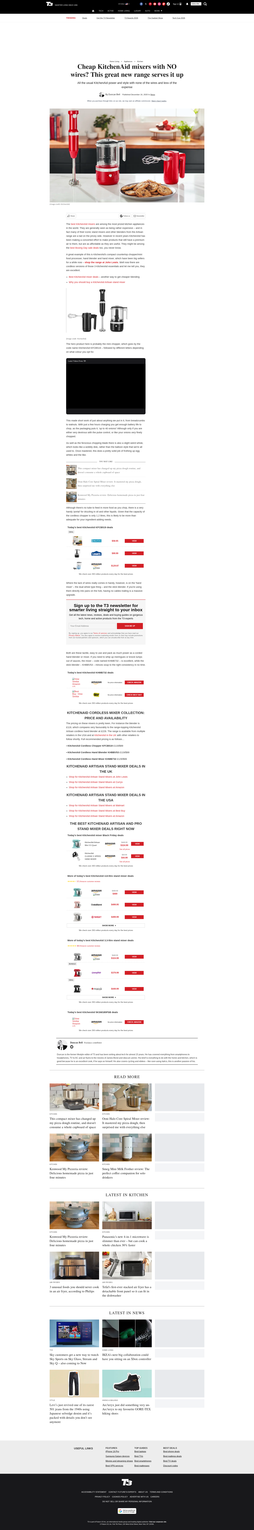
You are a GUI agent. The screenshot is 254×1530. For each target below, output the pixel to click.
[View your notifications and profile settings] (187, 4)
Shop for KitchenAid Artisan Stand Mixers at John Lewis (98, 776)
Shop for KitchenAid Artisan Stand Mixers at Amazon (96, 787)
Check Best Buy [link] (134, 695)
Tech (101, 11)
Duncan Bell (114, 94)
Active (111, 11)
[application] (106, 386)
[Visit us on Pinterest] (150, 4)
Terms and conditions (161, 1492)
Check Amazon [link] (134, 682)
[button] (106, 539)
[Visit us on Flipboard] (163, 4)
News (152, 94)
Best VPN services (114, 1466)
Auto (147, 11)
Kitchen (140, 61)
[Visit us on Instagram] (159, 4)
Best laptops (140, 1451)
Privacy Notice (74, 635)
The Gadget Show (155, 18)
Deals (84, 18)
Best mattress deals (172, 1456)
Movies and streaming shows (119, 1461)
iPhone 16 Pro (112, 1451)
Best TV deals (169, 1461)
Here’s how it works (158, 101)
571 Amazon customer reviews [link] (88, 881)
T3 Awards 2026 (131, 18)
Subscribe (195, 4)
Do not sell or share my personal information (127, 1501)
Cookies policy (120, 1497)
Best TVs (138, 1456)
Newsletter (140, 216)
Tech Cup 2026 (178, 18)
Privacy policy (102, 1497)
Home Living (124, 11)
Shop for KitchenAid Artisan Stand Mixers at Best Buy (97, 810)
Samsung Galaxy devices (118, 1456)
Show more (108, 925)
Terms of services (100, 633)
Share (73, 216)
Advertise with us (139, 1497)
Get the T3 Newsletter (106, 18)
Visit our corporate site (157, 1522)
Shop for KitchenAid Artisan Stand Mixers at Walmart (96, 805)
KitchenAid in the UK (105, 735)
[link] (77, 540)
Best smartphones (142, 1461)
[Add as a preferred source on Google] (127, 1511)
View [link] (134, 541)
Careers (155, 1497)
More (157, 11)
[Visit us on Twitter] (145, 4)
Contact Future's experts (122, 1492)
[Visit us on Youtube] (154, 4)
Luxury (137, 11)
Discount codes (170, 1466)
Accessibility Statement (93, 1492)
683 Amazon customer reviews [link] (88, 946)
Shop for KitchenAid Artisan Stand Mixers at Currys (96, 782)
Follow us (126, 216)
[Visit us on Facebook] (141, 4)
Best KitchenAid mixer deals (83, 277)
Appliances (128, 61)
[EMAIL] (72, 1047)
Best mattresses (141, 1466)
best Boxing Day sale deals (84, 248)
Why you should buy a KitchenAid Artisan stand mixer (97, 282)
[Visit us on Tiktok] (168, 4)
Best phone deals (171, 1451)
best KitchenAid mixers (83, 224)
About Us (143, 1492)
